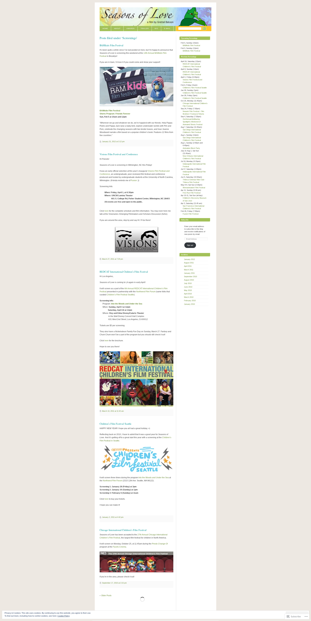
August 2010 (189, 280)
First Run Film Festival (191, 193)
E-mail (167, 28)
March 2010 (188, 297)
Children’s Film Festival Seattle (120, 295)
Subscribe (185, 219)
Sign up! (190, 245)
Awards (131, 28)
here (106, 211)
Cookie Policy (64, 616)
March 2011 (188, 270)
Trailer (145, 28)
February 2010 (190, 300)
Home (105, 28)
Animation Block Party (191, 148)
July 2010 (188, 283)
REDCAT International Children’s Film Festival (124, 271)
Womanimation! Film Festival (194, 188)
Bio (156, 28)
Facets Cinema (119, 547)
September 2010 (190, 276)
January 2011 (189, 273)
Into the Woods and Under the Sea (126, 304)
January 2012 (189, 259)
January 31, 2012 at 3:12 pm (113, 141)
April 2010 (188, 294)
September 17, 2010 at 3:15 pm (114, 583)
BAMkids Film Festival (111, 45)
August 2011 (189, 263)
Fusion (134, 180)
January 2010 (189, 304)
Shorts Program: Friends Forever (115, 114)
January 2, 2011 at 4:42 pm (112, 517)
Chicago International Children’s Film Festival (123, 530)
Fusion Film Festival (190, 214)
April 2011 (188, 266)
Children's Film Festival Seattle (195, 88)
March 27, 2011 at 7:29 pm (112, 259)
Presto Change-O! (160, 544)
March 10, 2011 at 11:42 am (113, 411)
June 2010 (188, 287)
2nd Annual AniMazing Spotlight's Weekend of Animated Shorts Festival (192, 121)
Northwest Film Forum (146, 291)
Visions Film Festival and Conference (119, 154)
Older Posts (106, 595)
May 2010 (188, 290)
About (117, 28)
